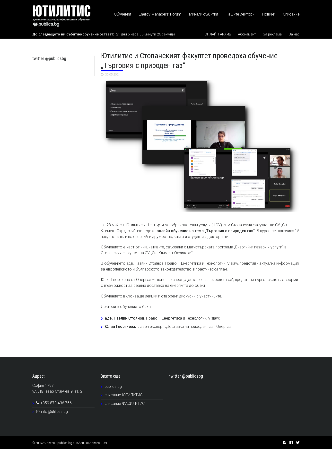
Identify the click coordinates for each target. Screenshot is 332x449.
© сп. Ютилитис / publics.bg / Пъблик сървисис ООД (69, 443)
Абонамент (247, 34)
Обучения (122, 14)
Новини (268, 14)
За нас (294, 34)
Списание (291, 14)
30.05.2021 (112, 74)
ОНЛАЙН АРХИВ (218, 34)
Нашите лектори (240, 14)
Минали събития (203, 14)
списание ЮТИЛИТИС (123, 395)
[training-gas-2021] (200, 146)
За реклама (272, 34)
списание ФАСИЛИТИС (125, 403)
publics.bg (113, 386)
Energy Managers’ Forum (160, 14)
